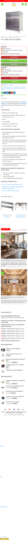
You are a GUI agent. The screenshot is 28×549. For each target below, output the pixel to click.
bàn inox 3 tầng (6, 88)
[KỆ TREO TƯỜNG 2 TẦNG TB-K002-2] (7, 206)
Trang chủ (3, 36)
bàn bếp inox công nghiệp (13, 87)
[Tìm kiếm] (23, 4)
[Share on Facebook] (5, 93)
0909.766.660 (14, 78)
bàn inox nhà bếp (21, 88)
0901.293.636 (10, 336)
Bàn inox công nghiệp (15, 37)
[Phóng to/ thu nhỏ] (5, 541)
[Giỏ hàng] (26, 4)
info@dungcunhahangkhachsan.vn (12, 340)
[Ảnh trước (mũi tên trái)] (1, 546)
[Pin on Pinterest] (12, 93)
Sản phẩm (9, 36)
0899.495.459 (10, 333)
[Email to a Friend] (9, 93)
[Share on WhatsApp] (2, 93)
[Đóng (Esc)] (1, 541)
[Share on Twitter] (7, 93)
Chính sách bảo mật (11, 411)
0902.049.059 (10, 331)
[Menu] (2, 4)
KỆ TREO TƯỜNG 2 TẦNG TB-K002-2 (11, 190)
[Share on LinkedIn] (14, 93)
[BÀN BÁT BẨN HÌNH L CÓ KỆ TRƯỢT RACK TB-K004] (21, 206)
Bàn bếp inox (5, 87)
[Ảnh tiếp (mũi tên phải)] (5, 546)
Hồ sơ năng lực (18, 412)
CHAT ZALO (15, 81)
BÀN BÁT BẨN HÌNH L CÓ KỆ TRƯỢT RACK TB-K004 (20, 216)
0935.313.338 (10, 338)
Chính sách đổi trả (10, 412)
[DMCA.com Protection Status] (4, 538)
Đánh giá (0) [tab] (4, 98)
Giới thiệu (3, 411)
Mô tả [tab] (2, 95)
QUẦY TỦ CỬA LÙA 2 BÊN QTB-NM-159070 (12, 184)
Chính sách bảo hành (22, 411)
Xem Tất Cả (24, 229)
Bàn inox (20, 87)
